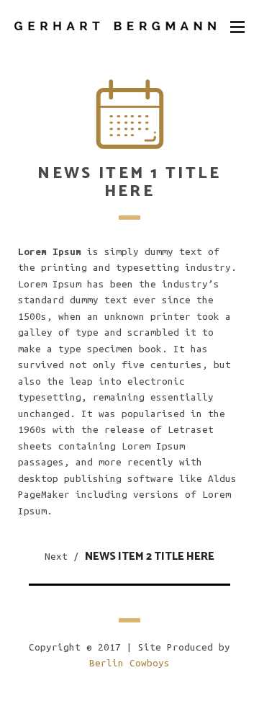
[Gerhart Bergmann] (115, 26)
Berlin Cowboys (129, 663)
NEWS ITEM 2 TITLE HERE (149, 557)
